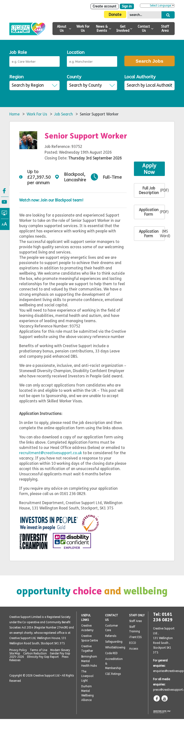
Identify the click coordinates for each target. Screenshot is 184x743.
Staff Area (165, 28)
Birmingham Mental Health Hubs (89, 661)
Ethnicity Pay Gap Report (43, 656)
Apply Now (149, 168)
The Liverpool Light (87, 676)
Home (14, 114)
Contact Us (144, 28)
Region (16, 76)
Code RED (111, 653)
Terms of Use (38, 650)
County (74, 76)
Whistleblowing (115, 647)
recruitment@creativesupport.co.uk (50, 453)
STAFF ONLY (137, 615)
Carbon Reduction (35, 653)
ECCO (132, 643)
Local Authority (140, 76)
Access (133, 648)
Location (76, 52)
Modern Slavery (60, 650)
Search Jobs (149, 61)
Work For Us (83, 28)
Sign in (127, 6)
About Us (61, 28)
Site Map (14, 653)
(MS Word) (152, 233)
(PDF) (152, 190)
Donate (115, 14)
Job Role (18, 52)
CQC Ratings (113, 674)
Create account (104, 6)
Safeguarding (113, 641)
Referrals (110, 636)
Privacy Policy (18, 650)
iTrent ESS (135, 637)
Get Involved (122, 28)
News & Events (102, 28)
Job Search (63, 114)
